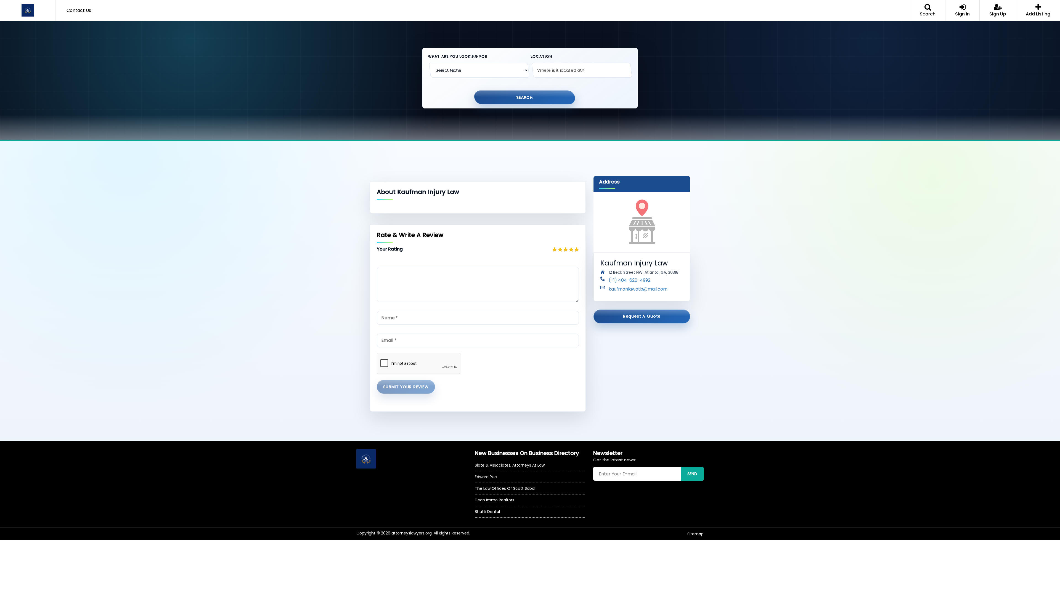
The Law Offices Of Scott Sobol (505, 488)
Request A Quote (642, 316)
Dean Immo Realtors (494, 500)
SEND (692, 474)
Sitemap (695, 534)
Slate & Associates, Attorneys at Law (510, 465)
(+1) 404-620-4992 (629, 280)
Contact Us (79, 10)
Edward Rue (486, 477)
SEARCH (524, 97)
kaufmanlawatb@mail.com (638, 289)
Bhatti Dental (487, 511)
